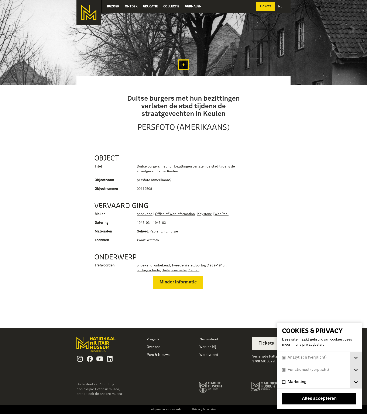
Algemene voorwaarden (167, 409)
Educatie (150, 6)
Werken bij (207, 347)
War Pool (222, 214)
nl (280, 6)
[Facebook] (89, 358)
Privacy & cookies (204, 409)
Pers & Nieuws (158, 354)
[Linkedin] (109, 358)
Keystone (204, 214)
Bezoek (113, 6)
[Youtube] (99, 358)
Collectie (171, 6)
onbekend (144, 214)
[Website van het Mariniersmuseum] (270, 388)
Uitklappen (183, 64)
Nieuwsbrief (208, 339)
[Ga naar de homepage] (88, 12)
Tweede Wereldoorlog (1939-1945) (199, 265)
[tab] (356, 358)
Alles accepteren (319, 398)
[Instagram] (79, 358)
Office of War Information (175, 214)
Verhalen (193, 6)
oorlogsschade (148, 270)
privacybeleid (313, 344)
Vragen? (153, 339)
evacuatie (179, 270)
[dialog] (319, 366)
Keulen (193, 270)
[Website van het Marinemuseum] (216, 388)
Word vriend (208, 354)
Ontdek (131, 6)
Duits (166, 270)
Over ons (153, 347)
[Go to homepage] (102, 346)
